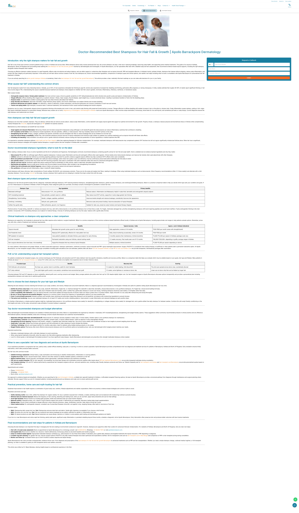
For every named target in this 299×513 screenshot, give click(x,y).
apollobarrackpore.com (25, 374)
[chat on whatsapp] (295, 499)
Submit (249, 77)
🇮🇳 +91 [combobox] (210, 64)
